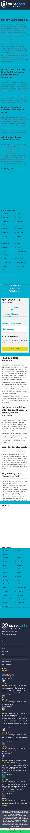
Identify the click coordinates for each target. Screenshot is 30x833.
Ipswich (5, 240)
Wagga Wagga (21, 262)
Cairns (4, 225)
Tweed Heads (7, 262)
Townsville (20, 258)
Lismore (19, 240)
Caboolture (20, 221)
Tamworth (20, 255)
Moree (18, 243)
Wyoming (5, 270)
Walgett (5, 266)
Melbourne (6, 243)
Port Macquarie (21, 251)
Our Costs (4, 645)
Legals (3, 648)
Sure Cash (22, 121)
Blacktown (6, 221)
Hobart (19, 236)
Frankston (20, 228)
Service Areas (5, 651)
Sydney (5, 255)
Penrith (19, 247)
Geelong (5, 232)
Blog (3, 654)
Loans (3, 641)
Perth (4, 251)
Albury (18, 213)
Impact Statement (6, 661)
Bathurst (5, 217)
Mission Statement (6, 664)
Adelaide (5, 213)
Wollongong (20, 266)
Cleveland (19, 225)
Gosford (5, 236)
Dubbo (5, 228)
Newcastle (6, 247)
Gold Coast (20, 232)
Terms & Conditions (7, 815)
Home (3, 638)
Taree (4, 258)
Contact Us (4, 658)
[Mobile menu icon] (27, 4)
